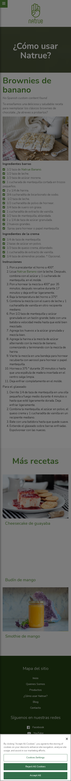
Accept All (35, 775)
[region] (35, 757)
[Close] (67, 739)
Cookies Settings (35, 757)
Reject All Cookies (35, 766)
